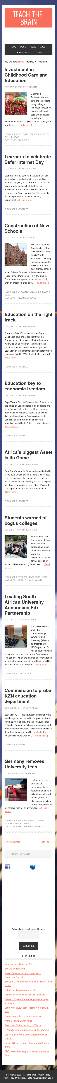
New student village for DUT (18, 964)
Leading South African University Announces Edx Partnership (24, 604)
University (39, 826)
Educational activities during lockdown (23, 1015)
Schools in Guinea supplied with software (25, 994)
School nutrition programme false (21, 989)
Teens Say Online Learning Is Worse (23, 1025)
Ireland (9, 137)
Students (37, 579)
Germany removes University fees (24, 764)
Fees (20, 826)
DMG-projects (21, 1077)
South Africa (41, 577)
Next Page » (46, 841)
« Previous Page (12, 841)
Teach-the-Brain (28, 18)
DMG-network (34, 1077)
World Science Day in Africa (18, 1020)
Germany (33, 820)
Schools (31, 297)
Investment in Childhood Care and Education (26, 74)
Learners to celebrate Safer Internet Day (28, 159)
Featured (36, 134)
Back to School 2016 (15, 968)
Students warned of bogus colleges (26, 520)
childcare (23, 140)
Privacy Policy (44, 1074)
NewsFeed (23, 209)
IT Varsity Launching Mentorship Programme (27, 1029)
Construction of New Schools (27, 228)
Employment (24, 134)
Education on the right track (28, 317)
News (16, 137)
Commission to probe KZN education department (28, 695)
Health (45, 134)
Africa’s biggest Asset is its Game (28, 455)
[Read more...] (25, 125)
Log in (50, 1077)
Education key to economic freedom (25, 386)
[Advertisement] (29, 902)
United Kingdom (23, 823)
